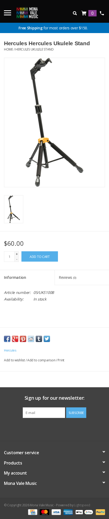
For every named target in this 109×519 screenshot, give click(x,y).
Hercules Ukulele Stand (34, 49)
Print (61, 360)
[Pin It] (23, 339)
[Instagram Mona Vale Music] (59, 429)
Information (15, 277)
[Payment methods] (32, 511)
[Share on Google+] (15, 339)
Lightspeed (82, 505)
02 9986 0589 (101, 13)
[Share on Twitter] (47, 339)
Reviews (67, 277)
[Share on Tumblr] (39, 339)
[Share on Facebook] (7, 339)
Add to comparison (41, 360)
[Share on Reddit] (31, 339)
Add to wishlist (14, 360)
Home (8, 49)
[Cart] (84, 13)
